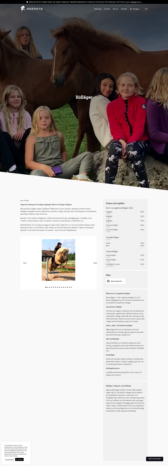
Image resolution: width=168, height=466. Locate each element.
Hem (21, 200)
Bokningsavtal (116, 281)
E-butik (107, 9)
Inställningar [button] (9, 459)
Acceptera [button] (19, 459)
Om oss (115, 9)
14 (71, 287)
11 (65, 287)
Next (95, 263)
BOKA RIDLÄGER (155, 459)
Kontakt (124, 9)
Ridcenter (98, 9)
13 (69, 287)
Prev (24, 263)
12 (67, 287)
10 (63, 287)
